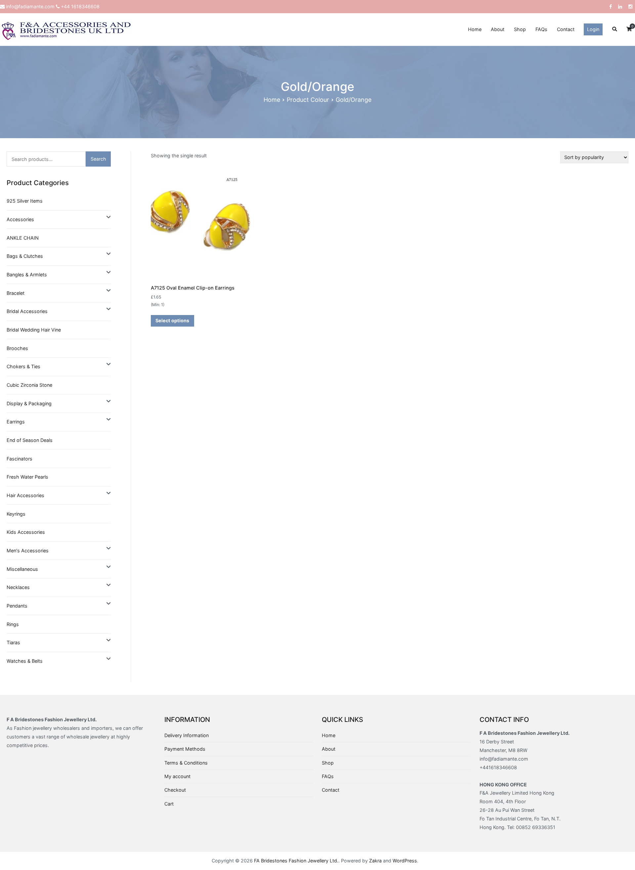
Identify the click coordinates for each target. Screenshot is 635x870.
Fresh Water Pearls (27, 477)
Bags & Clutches (25, 256)
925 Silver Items (25, 201)
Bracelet (15, 293)
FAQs (541, 29)
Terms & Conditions (186, 763)
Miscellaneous (22, 569)
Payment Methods (184, 749)
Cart (169, 804)
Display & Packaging (29, 403)
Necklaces (18, 587)
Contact (565, 29)
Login (593, 29)
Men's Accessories (28, 550)
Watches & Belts (25, 661)
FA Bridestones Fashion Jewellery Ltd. (296, 860)
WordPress (405, 860)
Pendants (17, 606)
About (497, 29)
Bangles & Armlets (27, 274)
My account (177, 776)
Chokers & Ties (23, 366)
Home (475, 29)
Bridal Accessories (27, 311)
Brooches (17, 348)
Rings (13, 624)
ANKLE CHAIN (23, 238)
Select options (172, 320)
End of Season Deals (30, 440)
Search (98, 159)
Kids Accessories (26, 532)
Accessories (20, 219)
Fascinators (19, 458)
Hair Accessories (25, 495)
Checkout (175, 790)
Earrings (16, 421)
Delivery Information (186, 735)
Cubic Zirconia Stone (29, 385)
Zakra (375, 860)
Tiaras (13, 642)
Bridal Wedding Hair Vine (34, 330)
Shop (520, 29)
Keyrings (16, 514)
